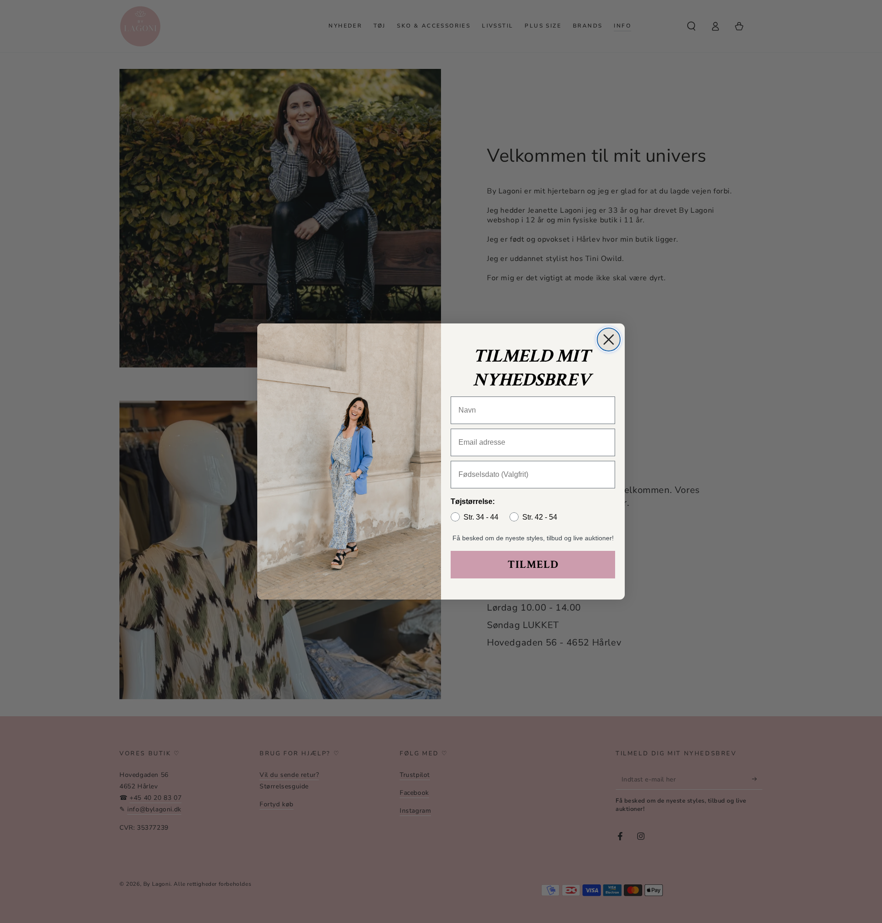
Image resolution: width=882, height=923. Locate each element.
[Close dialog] (608, 339)
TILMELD (533, 564)
